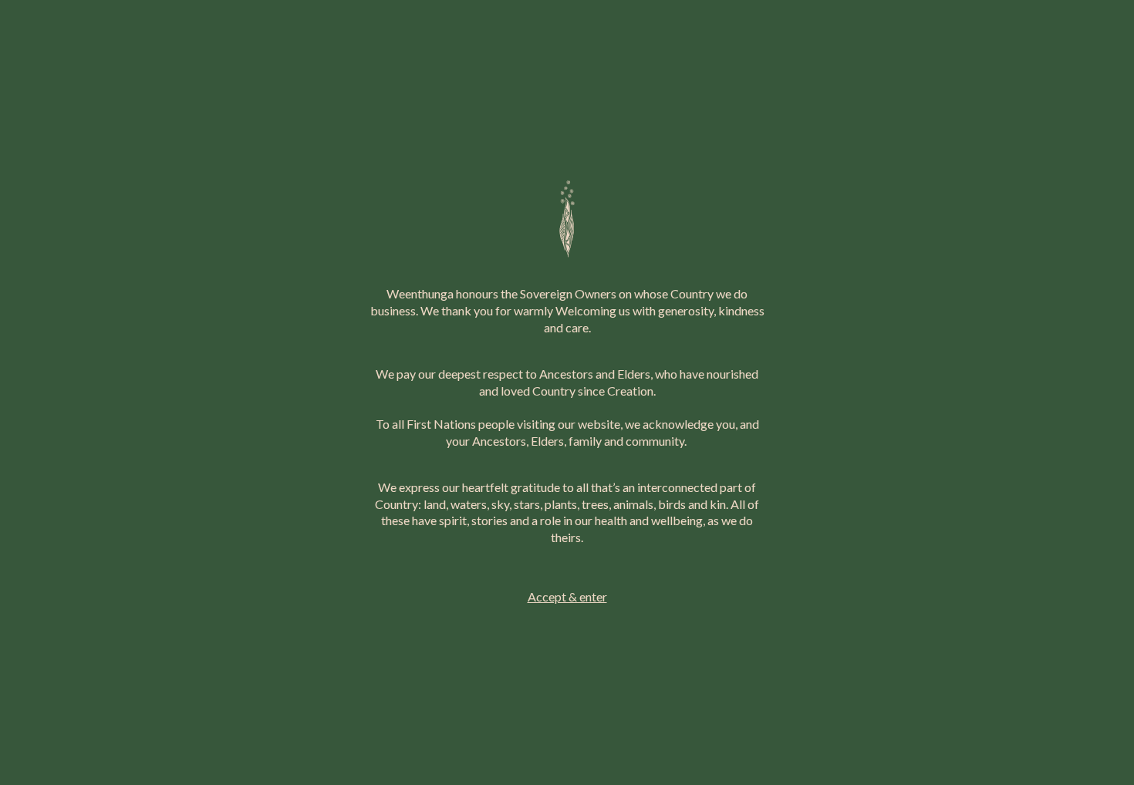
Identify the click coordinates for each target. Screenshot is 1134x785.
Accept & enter (567, 596)
